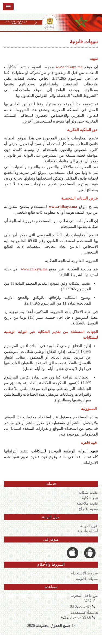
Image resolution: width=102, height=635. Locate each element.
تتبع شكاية (90, 498)
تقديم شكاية (88, 492)
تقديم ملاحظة (87, 503)
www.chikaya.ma (34, 269)
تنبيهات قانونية (87, 578)
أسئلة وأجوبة (87, 531)
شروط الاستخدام (84, 573)
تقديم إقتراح (88, 508)
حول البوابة (89, 525)
